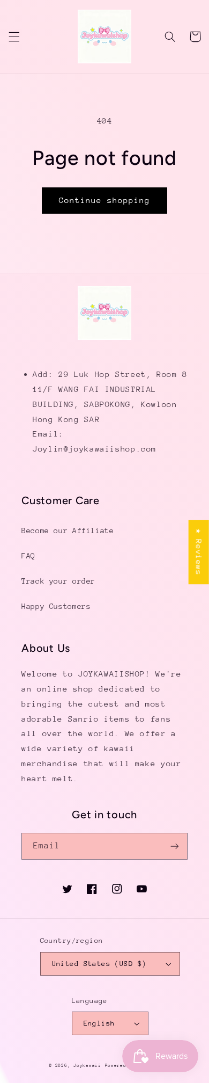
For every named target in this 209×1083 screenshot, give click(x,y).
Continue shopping (105, 200)
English (99, 1023)
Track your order (58, 581)
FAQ (28, 555)
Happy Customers (56, 606)
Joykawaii (87, 1065)
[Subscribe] (174, 846)
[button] (14, 36)
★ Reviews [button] (199, 552)
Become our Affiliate (67, 530)
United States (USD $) (99, 964)
